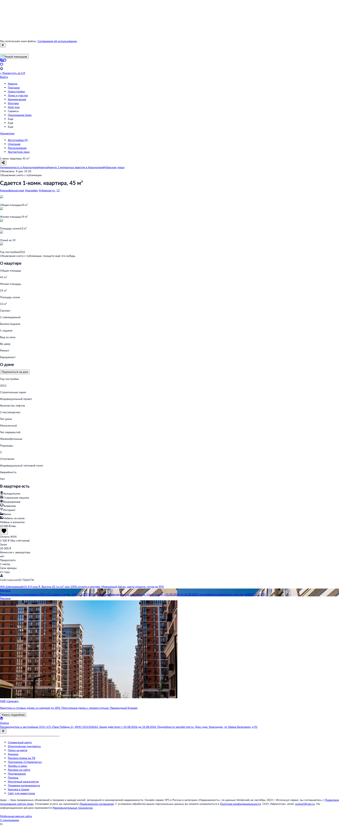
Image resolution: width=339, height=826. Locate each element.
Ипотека (13, 103)
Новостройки (16, 91)
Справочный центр (20, 742)
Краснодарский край (12, 190)
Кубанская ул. (47, 190)
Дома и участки (18, 95)
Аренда (12, 83)
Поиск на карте (17, 750)
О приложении (9, 820)
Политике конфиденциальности (240, 804)
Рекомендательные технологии (73, 808)
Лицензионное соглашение (96, 804)
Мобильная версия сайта (16, 816)
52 (58, 190)
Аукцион (13, 754)
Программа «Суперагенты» (25, 762)
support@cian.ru (305, 804)
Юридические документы (24, 746)
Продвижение (17, 773)
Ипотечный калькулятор (23, 781)
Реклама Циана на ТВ (21, 758)
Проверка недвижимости (24, 785)
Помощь (13, 777)
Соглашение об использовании (57, 41)
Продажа (14, 87)
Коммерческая (17, 99)
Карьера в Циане (18, 789)
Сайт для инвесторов (21, 793)
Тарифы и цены (17, 766)
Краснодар (31, 190)
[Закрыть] (2, 45)
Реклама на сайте (19, 770)
